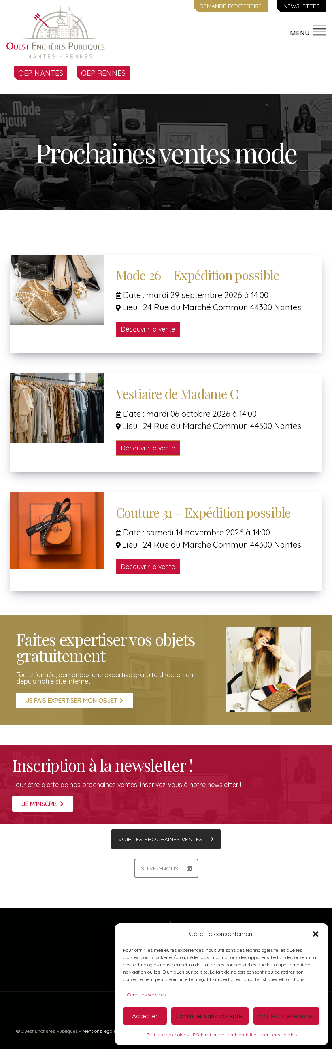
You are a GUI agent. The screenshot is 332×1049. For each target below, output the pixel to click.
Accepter (145, 1016)
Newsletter (301, 6)
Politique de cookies (167, 1035)
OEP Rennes (103, 73)
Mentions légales (278, 1035)
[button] (316, 934)
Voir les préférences (286, 1016)
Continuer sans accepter (210, 1016)
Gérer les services (146, 994)
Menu (301, 33)
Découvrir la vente (148, 329)
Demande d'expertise (231, 6)
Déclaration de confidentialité (224, 1035)
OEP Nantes (40, 73)
